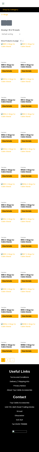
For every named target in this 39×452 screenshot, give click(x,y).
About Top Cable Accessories (19, 390)
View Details (7, 71)
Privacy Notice (19, 385)
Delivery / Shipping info (19, 381)
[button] (35, 3)
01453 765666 (21, 424)
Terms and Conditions (19, 377)
